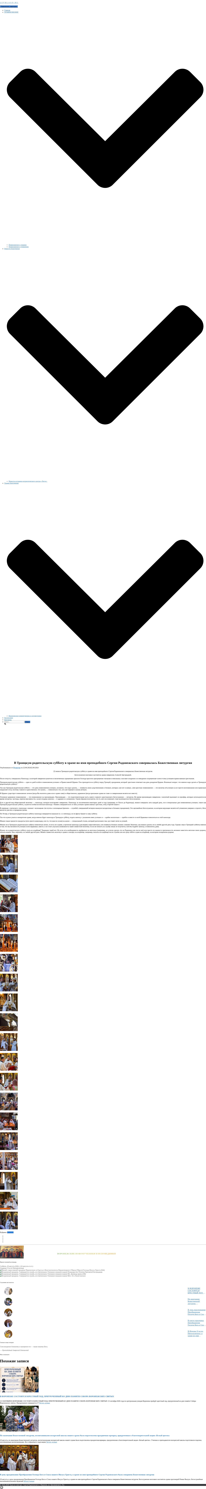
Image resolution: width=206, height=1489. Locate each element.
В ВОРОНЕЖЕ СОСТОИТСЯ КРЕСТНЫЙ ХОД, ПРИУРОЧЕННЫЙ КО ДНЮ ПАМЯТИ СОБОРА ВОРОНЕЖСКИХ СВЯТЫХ (196, 1290)
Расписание (8, 718)
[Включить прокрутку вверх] (1, 1487)
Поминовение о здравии (18, 245)
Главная (7, 10)
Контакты (7, 720)
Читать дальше (44, 1403)
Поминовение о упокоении (19, 247)
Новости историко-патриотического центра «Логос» (28, 481)
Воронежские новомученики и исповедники (25, 716)
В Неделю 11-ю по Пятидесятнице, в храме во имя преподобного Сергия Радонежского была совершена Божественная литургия (197, 1333)
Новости (10, 1232)
